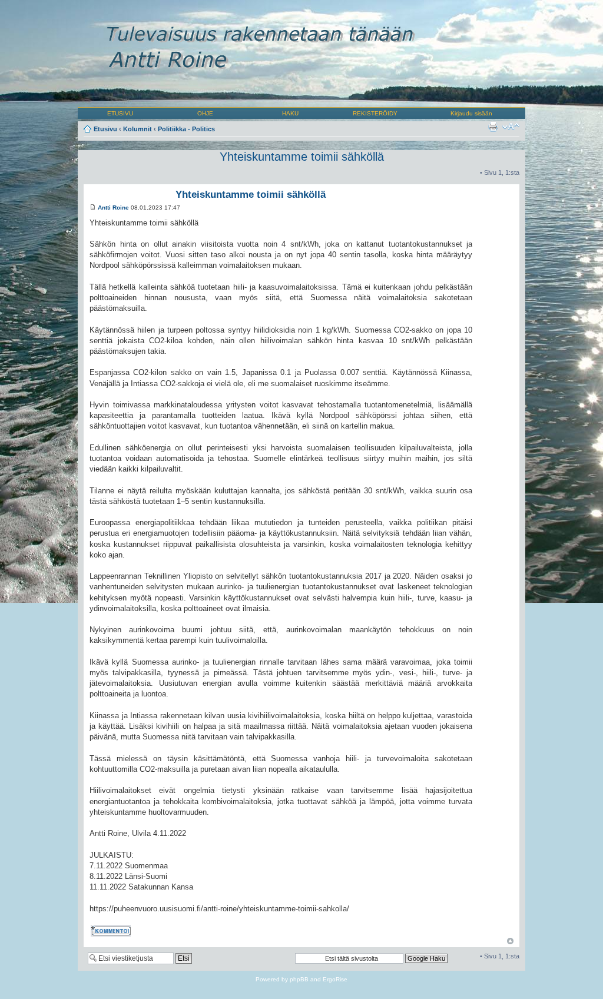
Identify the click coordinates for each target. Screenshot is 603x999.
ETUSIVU (120, 113)
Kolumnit (137, 128)
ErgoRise (335, 979)
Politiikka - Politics (186, 128)
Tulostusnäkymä (492, 126)
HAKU (290, 113)
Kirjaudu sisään (471, 113)
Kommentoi (106, 928)
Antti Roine (113, 207)
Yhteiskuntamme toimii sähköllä (302, 156)
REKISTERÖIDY (375, 113)
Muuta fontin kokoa (510, 126)
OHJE (205, 113)
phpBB (299, 979)
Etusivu (105, 128)
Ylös (510, 941)
